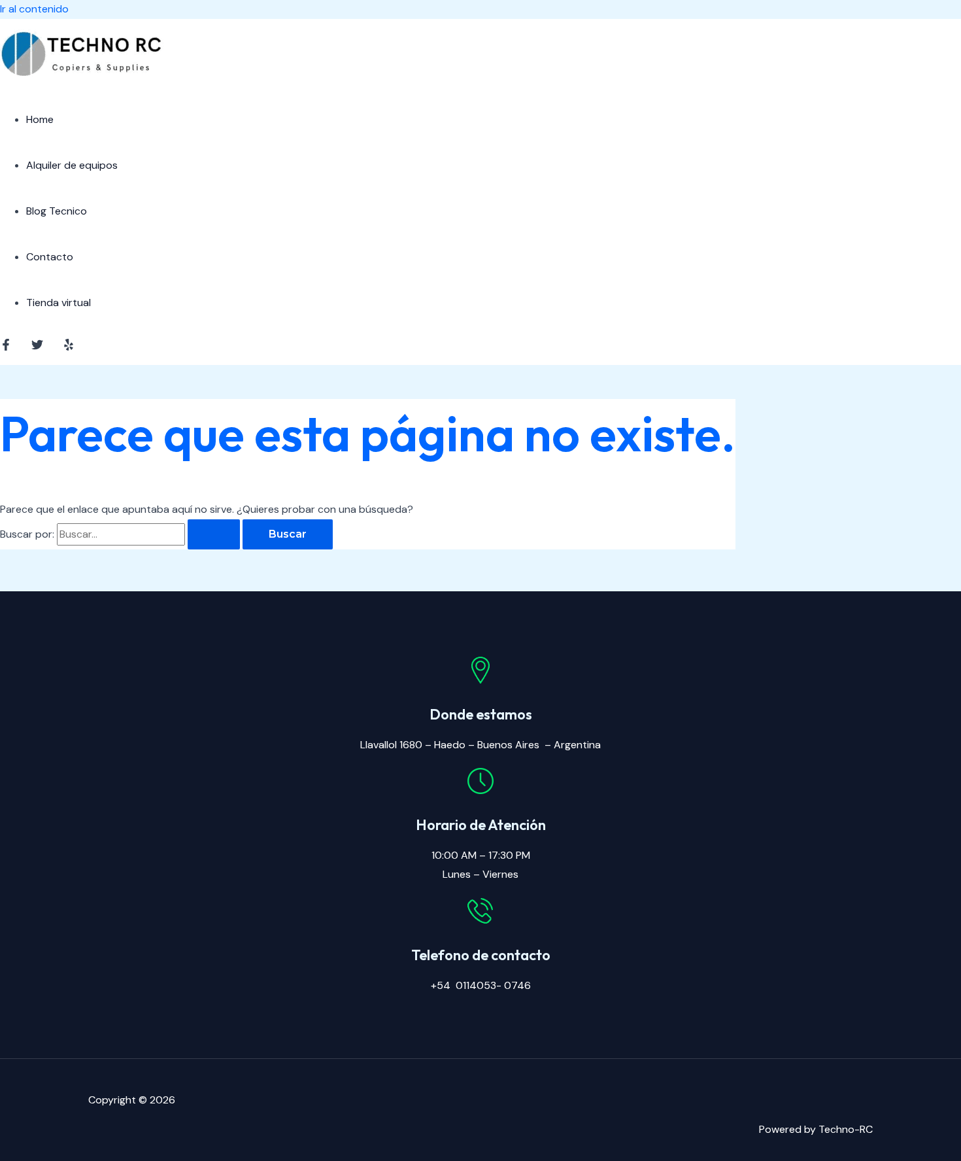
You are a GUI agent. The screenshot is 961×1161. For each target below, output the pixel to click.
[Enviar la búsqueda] (214, 534)
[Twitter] (37, 347)
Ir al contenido (34, 9)
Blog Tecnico (56, 211)
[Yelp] (69, 347)
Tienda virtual (58, 302)
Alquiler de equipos (72, 165)
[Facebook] (6, 347)
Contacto (49, 257)
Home (40, 119)
